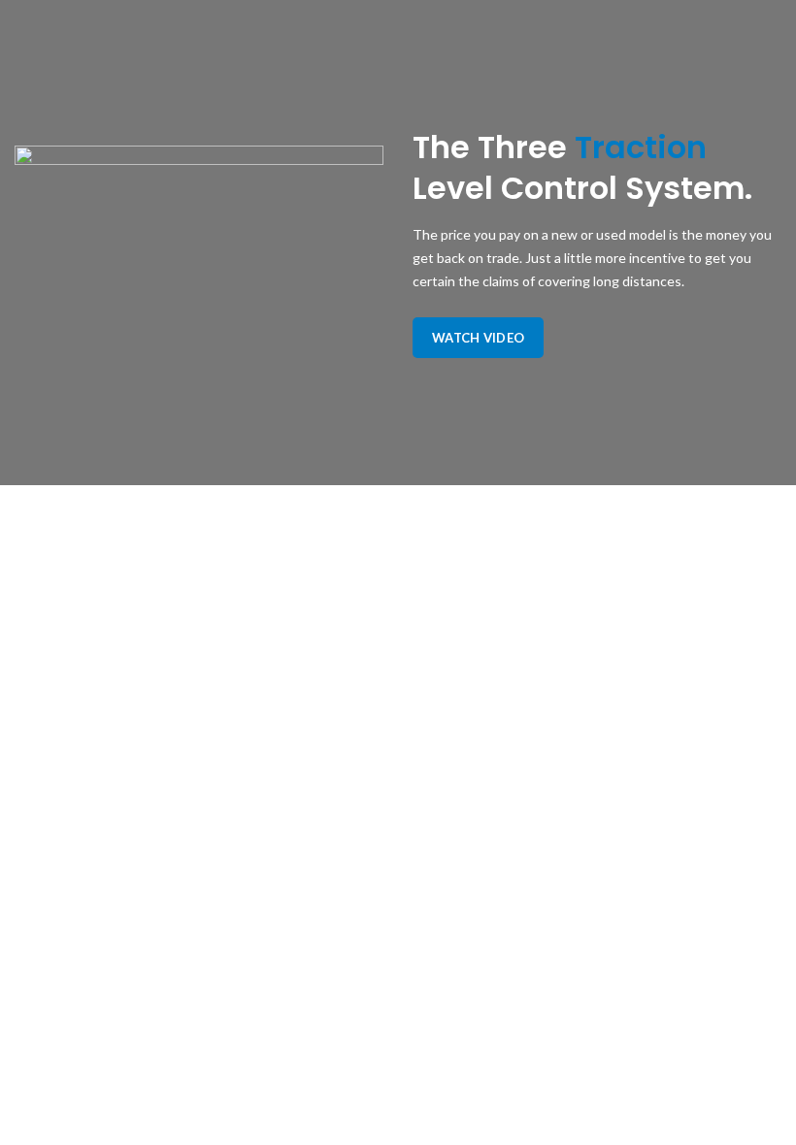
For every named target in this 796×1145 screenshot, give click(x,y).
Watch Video (478, 337)
